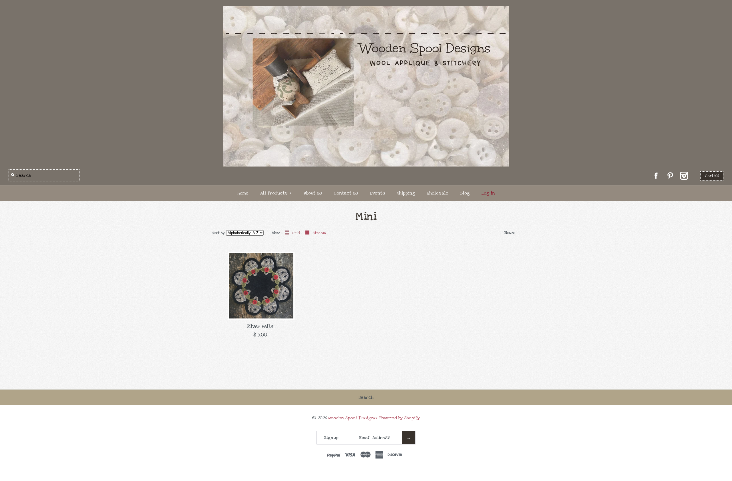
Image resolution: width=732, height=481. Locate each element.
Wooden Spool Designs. (353, 418)
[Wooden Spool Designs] (366, 9)
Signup (331, 437)
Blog (465, 193)
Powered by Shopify (399, 418)
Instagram (684, 175)
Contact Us (346, 193)
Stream (319, 233)
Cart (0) (712, 176)
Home (242, 193)
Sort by (218, 233)
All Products (276, 193)
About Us (313, 193)
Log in (488, 193)
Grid (296, 233)
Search (366, 397)
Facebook (656, 175)
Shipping (406, 193)
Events (377, 193)
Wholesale (437, 193)
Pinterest (670, 175)
